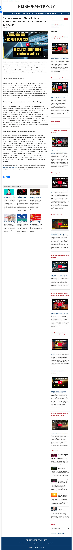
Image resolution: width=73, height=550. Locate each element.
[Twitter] (1, 9)
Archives (41, 1)
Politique (53, 13)
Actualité (11, 1)
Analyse (28, 1)
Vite (37, 1)
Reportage (17, 1)
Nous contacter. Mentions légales (58, 533)
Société (59, 13)
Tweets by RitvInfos (55, 124)
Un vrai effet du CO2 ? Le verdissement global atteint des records (63, 468)
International (16, 13)
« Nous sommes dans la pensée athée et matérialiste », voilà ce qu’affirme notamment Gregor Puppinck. (59, 97)
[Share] (1, 12)
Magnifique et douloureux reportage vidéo (59, 433)
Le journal (5, 1)
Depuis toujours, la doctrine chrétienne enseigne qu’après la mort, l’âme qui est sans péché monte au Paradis (59, 234)
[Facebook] (1, 7)
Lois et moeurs (26, 13)
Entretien (23, 1)
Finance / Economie (43, 13)
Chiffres (33, 1)
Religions (34, 13)
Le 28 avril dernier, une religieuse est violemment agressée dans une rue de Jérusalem (58, 152)
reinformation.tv (36, 6)
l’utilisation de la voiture (10, 167)
